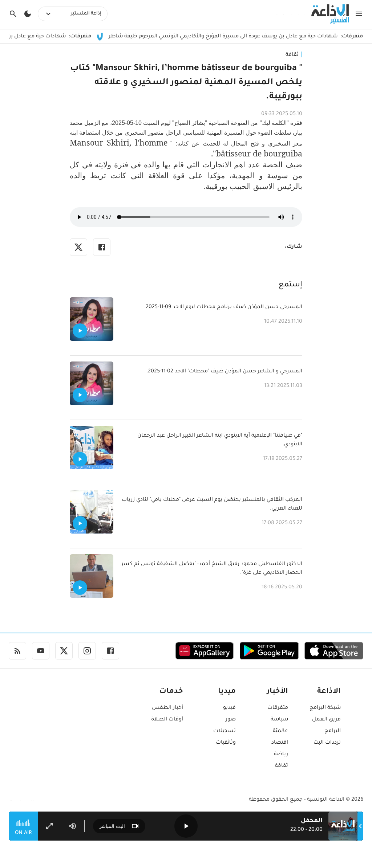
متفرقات (277, 708)
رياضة (281, 754)
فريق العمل (326, 720)
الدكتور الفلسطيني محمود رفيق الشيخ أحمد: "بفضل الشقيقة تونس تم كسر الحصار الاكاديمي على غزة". (211, 568)
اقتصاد (279, 743)
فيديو (229, 708)
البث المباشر (112, 826)
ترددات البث (327, 743)
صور (231, 720)
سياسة (279, 720)
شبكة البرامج (325, 708)
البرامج (332, 731)
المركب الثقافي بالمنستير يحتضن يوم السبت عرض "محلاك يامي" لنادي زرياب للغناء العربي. (212, 504)
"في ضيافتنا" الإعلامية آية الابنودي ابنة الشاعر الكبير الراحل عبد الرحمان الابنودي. (219, 440)
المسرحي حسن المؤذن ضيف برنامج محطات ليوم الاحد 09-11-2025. (223, 307)
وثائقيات (226, 743)
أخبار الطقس (167, 708)
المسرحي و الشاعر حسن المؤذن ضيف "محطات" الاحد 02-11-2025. (224, 372)
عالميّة (280, 731)
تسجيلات (224, 731)
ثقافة (292, 55)
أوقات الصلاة (167, 720)
